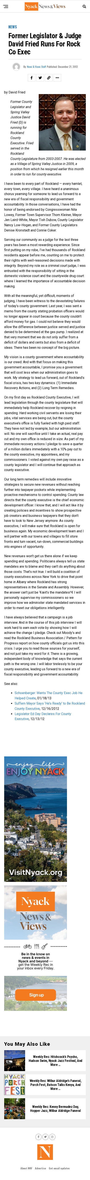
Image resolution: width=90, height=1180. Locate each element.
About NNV (26, 1168)
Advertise (40, 1168)
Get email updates (59, 1168)
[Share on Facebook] (31, 78)
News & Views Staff (36, 66)
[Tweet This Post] (40, 78)
